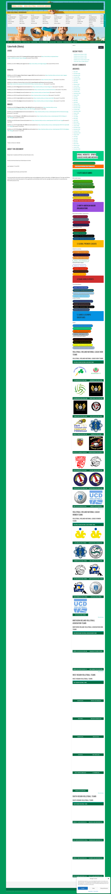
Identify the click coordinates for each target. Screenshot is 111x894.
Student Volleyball (26, 42)
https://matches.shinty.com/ (47, 79)
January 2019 (76, 147)
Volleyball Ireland (17, 42)
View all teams (101, 508)
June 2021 (76, 98)
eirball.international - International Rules (82, 197)
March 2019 (76, 143)
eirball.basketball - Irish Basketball (80, 219)
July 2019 (76, 136)
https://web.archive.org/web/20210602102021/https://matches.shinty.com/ (27, 84)
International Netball (68, 42)
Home (8, 42)
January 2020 (76, 125)
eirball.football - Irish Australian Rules (81, 254)
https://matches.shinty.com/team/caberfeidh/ (44, 98)
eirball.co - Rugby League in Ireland (81, 257)
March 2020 (76, 122)
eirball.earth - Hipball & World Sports (81, 296)
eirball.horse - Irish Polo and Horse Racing (82, 342)
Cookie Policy (90, 891)
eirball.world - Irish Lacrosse (79, 230)
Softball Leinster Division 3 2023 (80, 54)
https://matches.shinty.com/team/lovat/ (40, 95)
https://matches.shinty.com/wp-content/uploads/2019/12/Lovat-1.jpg (47, 120)
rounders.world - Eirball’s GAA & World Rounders (84, 186)
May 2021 (76, 100)
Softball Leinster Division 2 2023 (80, 56)
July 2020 (76, 114)
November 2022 (77, 75)
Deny (93, 888)
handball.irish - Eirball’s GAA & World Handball (83, 184)
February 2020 (77, 123)
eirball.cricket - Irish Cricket (79, 274)
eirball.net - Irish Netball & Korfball (81, 252)
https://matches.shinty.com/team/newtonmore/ (45, 89)
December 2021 (77, 87)
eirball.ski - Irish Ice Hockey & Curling (81, 222)
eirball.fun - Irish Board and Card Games (82, 331)
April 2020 (76, 120)
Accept (82, 888)
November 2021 (77, 89)
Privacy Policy (95, 891)
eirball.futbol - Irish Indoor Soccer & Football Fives (84, 238)
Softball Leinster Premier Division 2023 (81, 59)
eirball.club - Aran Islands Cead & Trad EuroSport (83, 200)
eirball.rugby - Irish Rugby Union (80, 268)
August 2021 (76, 95)
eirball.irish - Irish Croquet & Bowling (81, 309)
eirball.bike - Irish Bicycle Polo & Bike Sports (82, 345)
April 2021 (76, 102)
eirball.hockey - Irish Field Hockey (80, 271)
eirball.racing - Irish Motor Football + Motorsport (83, 347)
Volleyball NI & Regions (43, 42)
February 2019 (77, 145)
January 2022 (76, 86)
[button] (108, 878)
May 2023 (76, 71)
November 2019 (77, 129)
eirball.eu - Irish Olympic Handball (80, 287)
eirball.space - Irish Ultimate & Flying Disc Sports (83, 235)
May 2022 (76, 80)
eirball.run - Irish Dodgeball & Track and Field (83, 339)
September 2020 (77, 111)
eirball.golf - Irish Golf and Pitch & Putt (81, 304)
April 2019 (76, 141)
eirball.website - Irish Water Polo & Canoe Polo (83, 290)
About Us (75, 42)
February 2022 (77, 84)
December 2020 (77, 105)
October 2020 (76, 109)
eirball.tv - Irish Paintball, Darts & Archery (82, 328)
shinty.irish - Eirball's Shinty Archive (81, 194)
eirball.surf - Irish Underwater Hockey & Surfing (83, 293)
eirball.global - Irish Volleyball (79, 233)
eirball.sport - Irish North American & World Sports (84, 163)
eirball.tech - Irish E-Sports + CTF (80, 334)
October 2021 (76, 91)
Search (74, 45)
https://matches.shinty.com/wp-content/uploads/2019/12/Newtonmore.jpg (51, 111)
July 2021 (76, 96)
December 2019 (77, 127)
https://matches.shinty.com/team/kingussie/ (42, 86)
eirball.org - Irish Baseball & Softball (81, 225)
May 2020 (76, 118)
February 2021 (77, 104)
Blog (12, 42)
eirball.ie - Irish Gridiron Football (80, 216)
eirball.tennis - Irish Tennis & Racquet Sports (83, 301)
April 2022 (76, 82)
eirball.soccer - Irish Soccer (79, 265)
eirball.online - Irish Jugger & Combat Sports (83, 325)
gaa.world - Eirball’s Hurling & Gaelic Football (83, 181)
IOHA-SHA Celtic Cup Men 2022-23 (81, 61)
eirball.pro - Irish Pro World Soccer (81, 260)
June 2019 (76, 138)
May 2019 (76, 140)
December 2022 (77, 73)
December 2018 (77, 149)
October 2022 (76, 77)
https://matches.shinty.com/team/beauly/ (41, 92)
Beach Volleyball (52, 42)
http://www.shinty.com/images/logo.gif (38, 63)
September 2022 (77, 78)
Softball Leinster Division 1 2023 (80, 57)
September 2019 (77, 132)
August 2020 (76, 113)
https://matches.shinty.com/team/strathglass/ (44, 100)
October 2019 (76, 131)
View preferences (104, 888)
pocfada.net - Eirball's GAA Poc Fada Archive (83, 192)
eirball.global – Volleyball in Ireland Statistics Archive (48, 35)
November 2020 (77, 107)
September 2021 (77, 93)
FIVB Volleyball (34, 42)
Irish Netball (59, 42)
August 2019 (76, 134)
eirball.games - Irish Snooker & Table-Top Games (83, 306)
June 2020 (76, 116)
